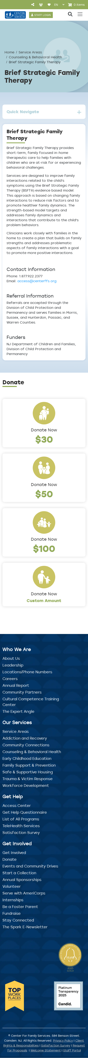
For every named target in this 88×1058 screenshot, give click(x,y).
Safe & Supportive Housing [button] (27, 771)
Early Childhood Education (26, 758)
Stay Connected (18, 920)
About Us (11, 658)
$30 (44, 439)
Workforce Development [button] (25, 785)
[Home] (15, 15)
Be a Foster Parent (20, 906)
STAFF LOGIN (42, 15)
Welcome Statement (45, 1050)
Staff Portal (72, 1050)
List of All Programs (20, 819)
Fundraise (11, 913)
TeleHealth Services (21, 825)
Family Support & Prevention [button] (29, 765)
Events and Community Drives (30, 866)
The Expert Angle (18, 711)
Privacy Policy (63, 1040)
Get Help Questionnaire (24, 812)
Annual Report (15, 685)
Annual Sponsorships (21, 879)
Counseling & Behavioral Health (35, 57)
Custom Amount (44, 600)
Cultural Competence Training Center (30, 701)
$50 (44, 494)
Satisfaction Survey (21, 832)
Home (9, 52)
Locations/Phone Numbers (27, 671)
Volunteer (11, 886)
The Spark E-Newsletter (24, 926)
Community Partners (22, 692)
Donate (9, 859)
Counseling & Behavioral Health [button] (31, 751)
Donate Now (44, 430)
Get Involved (14, 852)
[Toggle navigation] (80, 14)
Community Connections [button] (25, 744)
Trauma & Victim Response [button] (27, 778)
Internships (12, 899)
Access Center (16, 805)
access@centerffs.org (36, 281)
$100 (44, 548)
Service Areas (30, 52)
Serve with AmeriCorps (23, 893)
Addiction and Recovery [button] (24, 738)
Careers (10, 678)
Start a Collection (19, 872)
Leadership (12, 665)
